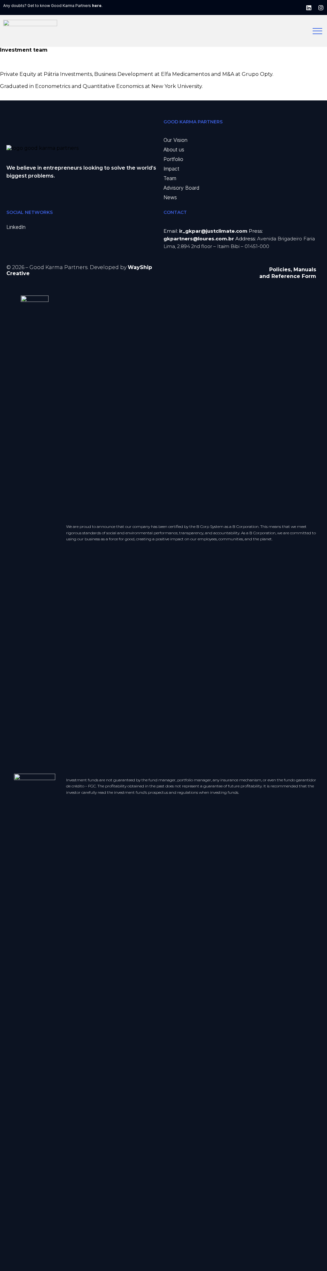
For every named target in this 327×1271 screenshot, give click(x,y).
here (97, 5)
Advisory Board (181, 188)
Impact (171, 168)
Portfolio (173, 159)
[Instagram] (321, 8)
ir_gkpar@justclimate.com (213, 231)
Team (170, 178)
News (170, 197)
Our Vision (175, 140)
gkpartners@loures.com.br (199, 239)
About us (174, 149)
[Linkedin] (309, 8)
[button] (16, 227)
